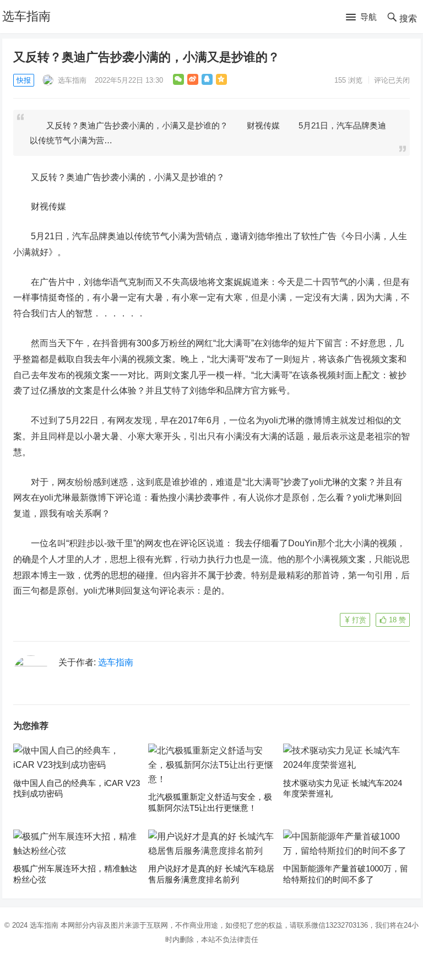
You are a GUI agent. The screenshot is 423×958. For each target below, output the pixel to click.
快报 (24, 80)
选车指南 (26, 16)
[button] (361, 17)
